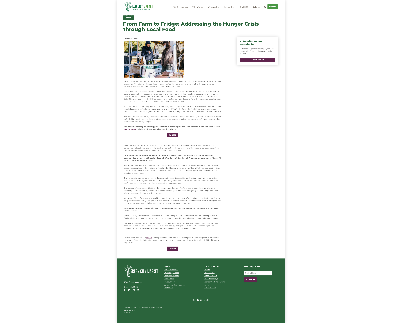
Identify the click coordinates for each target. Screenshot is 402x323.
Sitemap (127, 312)
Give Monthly (209, 273)
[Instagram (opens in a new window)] (134, 290)
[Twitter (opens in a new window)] (129, 290)
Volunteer (208, 285)
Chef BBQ (244, 7)
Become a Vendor (171, 276)
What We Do (213, 7)
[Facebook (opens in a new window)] (124, 290)
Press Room (169, 279)
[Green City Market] (141, 271)
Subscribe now (263, 60)
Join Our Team (210, 288)
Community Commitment (174, 285)
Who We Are (198, 7)
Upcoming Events (171, 273)
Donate (272, 7)
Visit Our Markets (180, 7)
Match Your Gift (210, 276)
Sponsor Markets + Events (214, 282)
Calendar (257, 7)
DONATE (172, 135)
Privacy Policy (169, 282)
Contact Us (168, 288)
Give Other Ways (211, 279)
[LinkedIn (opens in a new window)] (138, 290)
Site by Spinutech (130, 310)
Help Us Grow (230, 7)
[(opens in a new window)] (201, 300)
